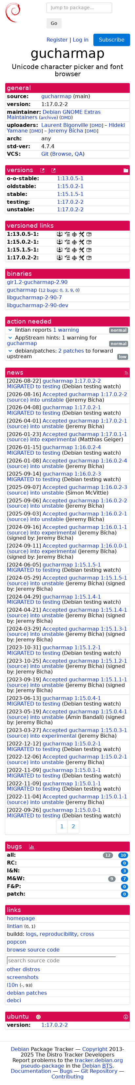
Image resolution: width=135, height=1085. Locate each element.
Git (44, 154)
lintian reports (69, 330)
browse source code (33, 950)
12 (107, 855)
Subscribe (112, 40)
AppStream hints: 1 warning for (66, 340)
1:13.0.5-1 (70, 178)
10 (123, 855)
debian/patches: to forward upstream (66, 353)
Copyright (94, 1049)
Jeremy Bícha (65, 131)
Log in (80, 39)
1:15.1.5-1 (70, 194)
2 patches (71, 351)
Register (57, 39)
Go (54, 23)
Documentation (31, 1071)
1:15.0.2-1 (70, 186)
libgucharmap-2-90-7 (34, 297)
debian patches (27, 993)
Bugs (66, 1071)
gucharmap (56, 96)
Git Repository (99, 1071)
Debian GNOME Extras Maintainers (54, 115)
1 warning (66, 330)
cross (87, 934)
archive (48, 117)
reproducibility (58, 934)
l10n (12, 985)
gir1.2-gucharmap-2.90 (37, 282)
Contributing (67, 1077)
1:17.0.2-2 (70, 202)
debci (14, 1000)
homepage (21, 918)
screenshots (22, 977)
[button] (10, 330)
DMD (66, 117)
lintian (15, 926)
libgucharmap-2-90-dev (37, 305)
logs (31, 934)
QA (79, 154)
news (15, 372)
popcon (16, 942)
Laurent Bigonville (64, 125)
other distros (23, 969)
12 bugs (48, 290)
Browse (61, 154)
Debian (20, 1049)
